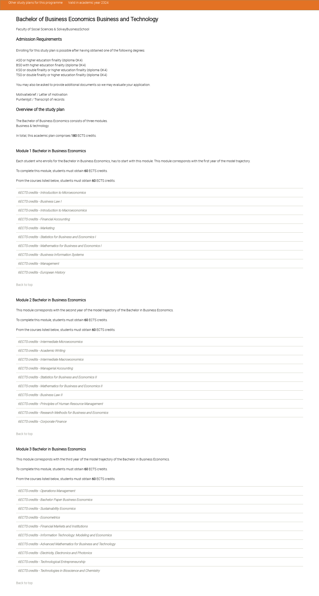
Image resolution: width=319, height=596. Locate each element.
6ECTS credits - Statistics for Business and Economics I (57, 237)
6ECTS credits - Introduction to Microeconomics (52, 192)
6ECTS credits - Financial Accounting (44, 219)
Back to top (24, 285)
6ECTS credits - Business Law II (40, 395)
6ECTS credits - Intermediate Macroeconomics (50, 359)
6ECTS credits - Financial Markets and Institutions (53, 526)
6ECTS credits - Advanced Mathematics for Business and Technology (66, 544)
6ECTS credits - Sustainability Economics (46, 508)
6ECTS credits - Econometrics (39, 517)
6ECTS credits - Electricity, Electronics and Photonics (55, 553)
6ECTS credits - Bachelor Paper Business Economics (55, 499)
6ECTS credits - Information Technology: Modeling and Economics (65, 535)
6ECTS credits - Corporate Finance (42, 421)
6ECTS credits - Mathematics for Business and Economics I (59, 246)
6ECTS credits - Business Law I (39, 201)
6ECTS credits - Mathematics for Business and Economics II (60, 386)
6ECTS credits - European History (41, 272)
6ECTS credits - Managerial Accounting (45, 368)
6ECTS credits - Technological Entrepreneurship (51, 562)
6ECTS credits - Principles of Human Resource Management (60, 404)
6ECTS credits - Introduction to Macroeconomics (52, 210)
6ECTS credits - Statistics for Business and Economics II (57, 377)
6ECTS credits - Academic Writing (41, 350)
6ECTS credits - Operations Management (46, 491)
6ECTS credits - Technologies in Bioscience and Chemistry (59, 570)
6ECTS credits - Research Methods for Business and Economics (63, 412)
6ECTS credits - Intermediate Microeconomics (50, 342)
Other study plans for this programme (35, 2)
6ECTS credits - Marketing (36, 228)
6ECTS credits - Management (38, 263)
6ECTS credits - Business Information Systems (51, 254)
